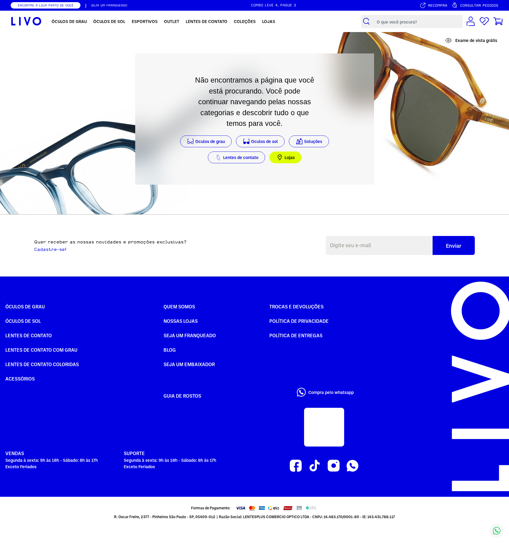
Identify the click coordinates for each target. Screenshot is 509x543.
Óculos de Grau (25, 306)
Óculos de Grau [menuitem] (69, 21)
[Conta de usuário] (470, 21)
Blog (170, 350)
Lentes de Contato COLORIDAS (42, 364)
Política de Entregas (296, 335)
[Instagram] (333, 466)
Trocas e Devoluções (296, 306)
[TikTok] (314, 466)
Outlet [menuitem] (171, 21)
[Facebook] (295, 466)
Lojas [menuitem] (268, 21)
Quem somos (179, 306)
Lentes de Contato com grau (41, 350)
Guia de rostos (182, 396)
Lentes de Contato (28, 335)
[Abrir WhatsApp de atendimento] (497, 531)
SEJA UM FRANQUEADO (109, 5)
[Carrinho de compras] (498, 21)
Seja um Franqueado (190, 335)
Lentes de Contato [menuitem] (206, 21)
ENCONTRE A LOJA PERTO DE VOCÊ (45, 5)
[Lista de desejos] (484, 21)
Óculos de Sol (23, 321)
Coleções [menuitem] (245, 21)
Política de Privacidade (299, 321)
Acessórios (20, 378)
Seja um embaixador (189, 364)
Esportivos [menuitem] (145, 21)
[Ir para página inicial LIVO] (26, 21)
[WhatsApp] (352, 466)
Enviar (453, 245)
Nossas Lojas (181, 321)
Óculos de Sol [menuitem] (109, 21)
